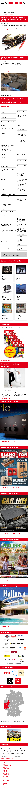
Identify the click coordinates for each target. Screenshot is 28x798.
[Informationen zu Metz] (14, 652)
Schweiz (6, 719)
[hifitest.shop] (18, 683)
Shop (4, 762)
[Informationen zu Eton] (13, 644)
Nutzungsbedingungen (9, 788)
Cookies (5, 785)
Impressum (6, 779)
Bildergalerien (6, 770)
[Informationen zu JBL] (25, 648)
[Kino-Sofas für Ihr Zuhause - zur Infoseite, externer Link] (14, 82)
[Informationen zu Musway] (21, 652)
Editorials (5, 776)
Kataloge (5, 771)
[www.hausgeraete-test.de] (14, 675)
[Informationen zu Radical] (21, 656)
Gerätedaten (6, 768)
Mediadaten (6, 780)
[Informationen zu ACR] (7, 636)
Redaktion (5, 767)
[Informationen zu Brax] (7, 640)
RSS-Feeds (6, 773)
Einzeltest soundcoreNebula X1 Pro (19, 278)
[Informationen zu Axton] (20, 636)
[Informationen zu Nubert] (7, 656)
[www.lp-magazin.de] (10, 683)
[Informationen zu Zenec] (18, 664)
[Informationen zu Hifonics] (19, 647)
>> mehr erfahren (5, 360)
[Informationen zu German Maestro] (20, 644)
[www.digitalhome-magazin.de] (7, 675)
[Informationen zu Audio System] (13, 636)
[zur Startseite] (15, 3)
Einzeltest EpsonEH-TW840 (5, 317)
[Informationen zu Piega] (14, 655)
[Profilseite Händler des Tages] (14, 735)
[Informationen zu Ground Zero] (5, 648)
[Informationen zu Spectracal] (7, 660)
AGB (4, 782)
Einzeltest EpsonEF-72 (18, 297)
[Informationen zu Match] (7, 652)
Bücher (5, 764)
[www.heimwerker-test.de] (21, 675)
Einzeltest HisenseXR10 (4, 278)
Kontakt (5, 786)
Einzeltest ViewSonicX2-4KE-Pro (19, 317)
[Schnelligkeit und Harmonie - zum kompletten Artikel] (14, 43)
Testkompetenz (7, 765)
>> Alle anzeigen (5, 32)
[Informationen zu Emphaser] (21, 640)
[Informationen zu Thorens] (14, 660)
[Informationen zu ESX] (7, 644)
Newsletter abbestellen (7, 758)
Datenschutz (6, 783)
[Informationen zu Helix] (12, 648)
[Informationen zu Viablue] (21, 660)
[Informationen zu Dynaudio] (14, 640)
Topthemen (6, 774)
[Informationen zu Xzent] (10, 664)
